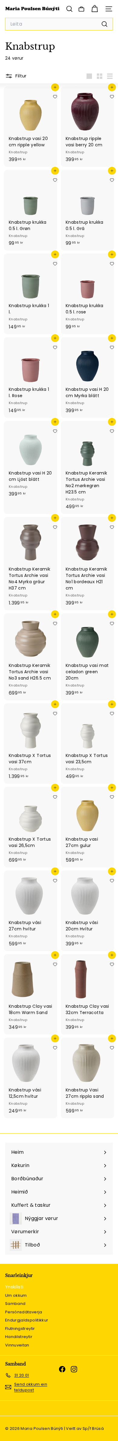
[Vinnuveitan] (81, 9)
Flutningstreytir (20, 1328)
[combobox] (59, 24)
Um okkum (16, 1295)
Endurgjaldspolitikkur (26, 1320)
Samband (15, 1303)
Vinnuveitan (17, 1345)
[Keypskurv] (94, 9)
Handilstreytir (18, 1337)
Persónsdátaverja (23, 1312)
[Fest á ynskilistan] (55, 97)
